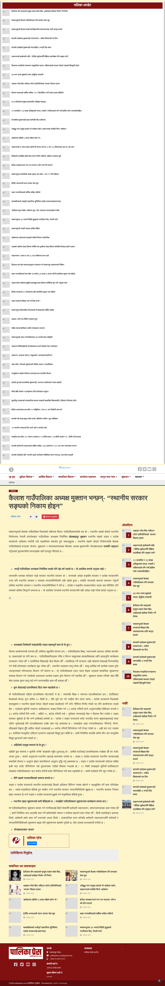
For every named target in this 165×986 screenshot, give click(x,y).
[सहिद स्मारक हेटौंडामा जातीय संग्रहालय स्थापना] (6, 330)
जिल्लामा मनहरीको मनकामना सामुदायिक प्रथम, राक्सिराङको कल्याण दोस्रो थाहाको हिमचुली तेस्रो (45, 65)
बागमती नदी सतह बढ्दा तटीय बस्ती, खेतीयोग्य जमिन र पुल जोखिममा (34, 419)
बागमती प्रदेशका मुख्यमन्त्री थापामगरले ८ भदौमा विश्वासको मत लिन (34, 38)
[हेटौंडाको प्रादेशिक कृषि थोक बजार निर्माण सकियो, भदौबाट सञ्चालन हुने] (6, 157)
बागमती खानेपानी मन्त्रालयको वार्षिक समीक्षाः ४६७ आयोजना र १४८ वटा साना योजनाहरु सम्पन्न (44, 446)
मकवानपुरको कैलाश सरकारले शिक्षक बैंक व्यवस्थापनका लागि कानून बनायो (36, 29)
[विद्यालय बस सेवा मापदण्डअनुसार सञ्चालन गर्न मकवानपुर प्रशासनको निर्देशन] (6, 266)
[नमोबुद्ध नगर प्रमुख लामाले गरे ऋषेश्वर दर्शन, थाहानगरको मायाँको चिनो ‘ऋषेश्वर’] (6, 130)
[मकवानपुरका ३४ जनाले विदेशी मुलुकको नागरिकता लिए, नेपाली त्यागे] (6, 221)
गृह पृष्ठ (12, 476)
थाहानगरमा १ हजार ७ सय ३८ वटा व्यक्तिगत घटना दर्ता (30, 256)
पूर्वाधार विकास (25, 476)
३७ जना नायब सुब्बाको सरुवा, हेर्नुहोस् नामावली (27, 75)
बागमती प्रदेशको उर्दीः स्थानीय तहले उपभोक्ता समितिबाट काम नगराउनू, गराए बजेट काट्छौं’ (42, 455)
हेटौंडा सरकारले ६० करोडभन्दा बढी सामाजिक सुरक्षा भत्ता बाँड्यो (33, 292)
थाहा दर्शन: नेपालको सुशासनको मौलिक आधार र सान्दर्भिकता (32, 364)
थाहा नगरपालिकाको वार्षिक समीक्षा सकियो (25, 192)
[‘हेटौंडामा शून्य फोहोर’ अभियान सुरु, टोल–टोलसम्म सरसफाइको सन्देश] (6, 212)
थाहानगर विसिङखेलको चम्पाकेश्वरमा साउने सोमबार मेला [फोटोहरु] (34, 346)
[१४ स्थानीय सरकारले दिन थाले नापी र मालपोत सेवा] (6, 429)
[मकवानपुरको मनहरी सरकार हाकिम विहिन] (6, 230)
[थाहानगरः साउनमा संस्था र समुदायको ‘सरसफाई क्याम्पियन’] (6, 357)
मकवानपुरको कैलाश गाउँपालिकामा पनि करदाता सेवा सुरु (30, 20)
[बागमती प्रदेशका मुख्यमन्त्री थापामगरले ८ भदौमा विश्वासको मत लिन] (6, 40)
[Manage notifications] (159, 981)
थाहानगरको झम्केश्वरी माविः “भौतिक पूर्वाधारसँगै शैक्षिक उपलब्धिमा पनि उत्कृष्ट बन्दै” (40, 56)
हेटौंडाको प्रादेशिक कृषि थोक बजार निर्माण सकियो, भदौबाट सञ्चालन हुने (36, 156)
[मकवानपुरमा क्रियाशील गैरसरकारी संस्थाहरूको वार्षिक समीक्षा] (6, 311)
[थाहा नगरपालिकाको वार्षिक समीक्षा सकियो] (6, 194)
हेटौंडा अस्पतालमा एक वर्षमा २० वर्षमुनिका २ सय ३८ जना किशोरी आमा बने (36, 410)
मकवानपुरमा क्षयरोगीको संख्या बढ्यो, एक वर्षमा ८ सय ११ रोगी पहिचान (35, 174)
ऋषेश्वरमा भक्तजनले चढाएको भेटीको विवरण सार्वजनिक (30, 238)
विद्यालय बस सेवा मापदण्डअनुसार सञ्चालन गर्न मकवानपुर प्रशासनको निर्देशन (37, 265)
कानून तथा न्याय (107, 476)
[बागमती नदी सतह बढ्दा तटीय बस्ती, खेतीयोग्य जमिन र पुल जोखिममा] (6, 420)
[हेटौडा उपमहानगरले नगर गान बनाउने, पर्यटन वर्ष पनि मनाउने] (6, 167)
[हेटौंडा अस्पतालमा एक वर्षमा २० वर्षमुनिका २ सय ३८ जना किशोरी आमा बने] (6, 411)
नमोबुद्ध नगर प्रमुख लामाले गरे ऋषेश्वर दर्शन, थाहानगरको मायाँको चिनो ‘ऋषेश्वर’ (39, 129)
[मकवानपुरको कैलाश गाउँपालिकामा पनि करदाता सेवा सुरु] (6, 22)
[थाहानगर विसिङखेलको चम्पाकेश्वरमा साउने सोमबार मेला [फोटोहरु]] (6, 348)
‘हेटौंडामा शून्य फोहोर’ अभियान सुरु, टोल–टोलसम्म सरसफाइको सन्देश (35, 210)
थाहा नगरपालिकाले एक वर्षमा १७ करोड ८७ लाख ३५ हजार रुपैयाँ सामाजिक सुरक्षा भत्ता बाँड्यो (43, 274)
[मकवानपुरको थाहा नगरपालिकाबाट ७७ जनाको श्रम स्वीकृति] (6, 339)
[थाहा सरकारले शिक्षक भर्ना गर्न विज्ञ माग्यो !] (6, 302)
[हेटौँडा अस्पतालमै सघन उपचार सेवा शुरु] (6, 185)
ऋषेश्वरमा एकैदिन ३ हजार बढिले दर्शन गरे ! (26, 138)
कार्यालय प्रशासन (88, 476)
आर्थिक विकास (45, 476)
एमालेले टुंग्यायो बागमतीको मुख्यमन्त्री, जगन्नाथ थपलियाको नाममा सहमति (36, 382)
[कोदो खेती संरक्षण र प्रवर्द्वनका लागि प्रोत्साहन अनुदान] (6, 393)
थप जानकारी (32, 843)
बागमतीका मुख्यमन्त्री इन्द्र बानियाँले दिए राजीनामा (28, 120)
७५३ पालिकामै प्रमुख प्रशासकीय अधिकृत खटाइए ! (29, 102)
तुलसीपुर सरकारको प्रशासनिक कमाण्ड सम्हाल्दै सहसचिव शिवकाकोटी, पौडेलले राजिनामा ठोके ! (44, 400)
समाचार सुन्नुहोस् (51, 517)
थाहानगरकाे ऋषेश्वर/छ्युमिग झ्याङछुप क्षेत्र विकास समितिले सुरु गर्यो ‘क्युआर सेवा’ (39, 283)
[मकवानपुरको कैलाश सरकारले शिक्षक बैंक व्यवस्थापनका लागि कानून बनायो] (6, 31)
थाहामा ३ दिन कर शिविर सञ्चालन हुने (24, 319)
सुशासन (125, 476)
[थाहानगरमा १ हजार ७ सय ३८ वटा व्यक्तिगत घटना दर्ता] (6, 257)
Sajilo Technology (60, 983)
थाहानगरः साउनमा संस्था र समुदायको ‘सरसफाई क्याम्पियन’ (32, 355)
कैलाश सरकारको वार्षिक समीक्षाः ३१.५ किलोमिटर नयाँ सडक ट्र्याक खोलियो (37, 93)
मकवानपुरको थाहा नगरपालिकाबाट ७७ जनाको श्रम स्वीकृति (31, 337)
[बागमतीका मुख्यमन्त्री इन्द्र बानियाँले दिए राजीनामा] (6, 121)
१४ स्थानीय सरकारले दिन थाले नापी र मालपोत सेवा (29, 428)
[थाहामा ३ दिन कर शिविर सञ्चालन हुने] (6, 320)
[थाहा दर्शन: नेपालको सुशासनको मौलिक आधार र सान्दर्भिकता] (6, 366)
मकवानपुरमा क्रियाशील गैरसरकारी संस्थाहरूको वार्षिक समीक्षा (32, 310)
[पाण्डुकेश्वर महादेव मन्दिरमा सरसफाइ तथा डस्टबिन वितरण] (6, 375)
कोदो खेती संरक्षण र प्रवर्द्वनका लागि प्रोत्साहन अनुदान (29, 391)
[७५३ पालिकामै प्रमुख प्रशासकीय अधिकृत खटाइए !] (6, 103)
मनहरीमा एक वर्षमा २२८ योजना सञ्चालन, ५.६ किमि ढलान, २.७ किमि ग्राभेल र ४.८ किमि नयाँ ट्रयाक (46, 437)
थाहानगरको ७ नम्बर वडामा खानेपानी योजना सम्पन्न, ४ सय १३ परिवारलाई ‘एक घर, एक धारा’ (43, 147)
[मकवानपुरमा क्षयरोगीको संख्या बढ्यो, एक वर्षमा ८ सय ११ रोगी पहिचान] (6, 176)
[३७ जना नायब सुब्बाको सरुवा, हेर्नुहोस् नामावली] (6, 76)
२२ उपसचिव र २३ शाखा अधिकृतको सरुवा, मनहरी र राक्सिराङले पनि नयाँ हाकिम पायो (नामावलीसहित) (46, 111)
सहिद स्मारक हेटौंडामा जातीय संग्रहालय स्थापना (28, 328)
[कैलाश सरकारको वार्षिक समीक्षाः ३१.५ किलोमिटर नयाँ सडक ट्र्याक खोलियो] (6, 94)
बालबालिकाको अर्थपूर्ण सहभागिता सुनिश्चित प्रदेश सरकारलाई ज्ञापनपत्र (36, 201)
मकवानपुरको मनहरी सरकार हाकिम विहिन (25, 228)
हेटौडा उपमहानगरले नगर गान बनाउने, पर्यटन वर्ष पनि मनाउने (31, 165)
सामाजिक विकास (66, 476)
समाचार (138, 476)
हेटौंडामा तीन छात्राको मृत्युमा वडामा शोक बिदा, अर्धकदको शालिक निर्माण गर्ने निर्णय (39, 11)
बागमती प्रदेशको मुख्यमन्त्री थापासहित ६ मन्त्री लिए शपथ (31, 47)
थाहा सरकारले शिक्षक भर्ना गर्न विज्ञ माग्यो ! (25, 301)
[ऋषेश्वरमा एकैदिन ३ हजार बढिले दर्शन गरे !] (6, 139)
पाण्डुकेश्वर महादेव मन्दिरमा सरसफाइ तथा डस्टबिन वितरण (31, 373)
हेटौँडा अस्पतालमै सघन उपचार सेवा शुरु (25, 183)
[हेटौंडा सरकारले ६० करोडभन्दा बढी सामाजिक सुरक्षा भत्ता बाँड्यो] (6, 293)
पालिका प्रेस (15, 516)
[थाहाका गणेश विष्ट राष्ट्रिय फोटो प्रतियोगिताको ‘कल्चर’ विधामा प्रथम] (6, 85)
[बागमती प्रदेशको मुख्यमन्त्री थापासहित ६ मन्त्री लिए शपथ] (6, 49)
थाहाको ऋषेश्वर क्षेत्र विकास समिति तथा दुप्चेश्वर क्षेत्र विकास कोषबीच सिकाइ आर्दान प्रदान (43, 247)
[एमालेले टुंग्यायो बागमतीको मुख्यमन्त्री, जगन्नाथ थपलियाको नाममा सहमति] (6, 384)
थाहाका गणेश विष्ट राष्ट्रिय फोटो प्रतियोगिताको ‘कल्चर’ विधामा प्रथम (35, 84)
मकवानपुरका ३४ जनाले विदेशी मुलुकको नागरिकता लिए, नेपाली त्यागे (34, 219)
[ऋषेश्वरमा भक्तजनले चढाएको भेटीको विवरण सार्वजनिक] (6, 239)
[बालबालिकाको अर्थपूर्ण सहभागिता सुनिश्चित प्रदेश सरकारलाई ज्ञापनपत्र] (6, 203)
